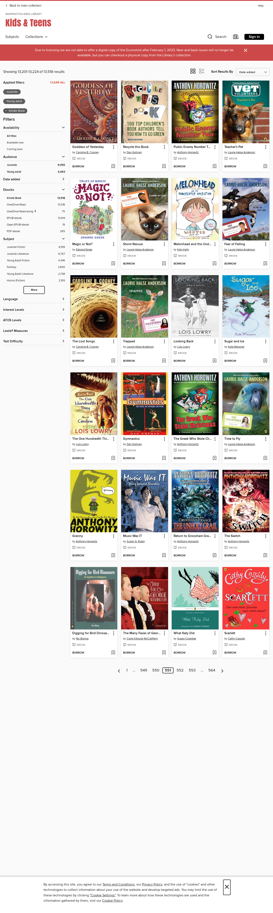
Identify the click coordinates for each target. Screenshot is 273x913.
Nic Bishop (82, 638)
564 (211, 670)
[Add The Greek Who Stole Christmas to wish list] (214, 458)
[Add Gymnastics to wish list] (164, 458)
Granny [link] (77, 536)
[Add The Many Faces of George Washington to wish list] (164, 653)
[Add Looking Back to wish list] (214, 361)
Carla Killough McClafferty (142, 638)
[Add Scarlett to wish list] (265, 653)
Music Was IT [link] (132, 536)
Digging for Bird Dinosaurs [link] (91, 633)
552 (180, 670)
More (34, 290)
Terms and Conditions (118, 884)
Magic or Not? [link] (82, 244)
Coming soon (15, 149)
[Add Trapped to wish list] (164, 361)
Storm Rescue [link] (133, 244)
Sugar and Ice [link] (234, 341)
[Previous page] (119, 670)
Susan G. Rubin (136, 541)
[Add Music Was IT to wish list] (164, 556)
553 (192, 670)
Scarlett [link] (229, 633)
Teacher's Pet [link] (233, 147)
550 (155, 670)
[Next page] (222, 670)
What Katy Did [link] (184, 633)
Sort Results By (222, 72)
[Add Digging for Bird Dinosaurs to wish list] (113, 653)
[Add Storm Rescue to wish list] (164, 264)
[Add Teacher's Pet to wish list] (265, 166)
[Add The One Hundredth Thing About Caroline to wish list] (113, 458)
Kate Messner (236, 347)
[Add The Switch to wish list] (265, 556)
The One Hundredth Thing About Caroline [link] (91, 439)
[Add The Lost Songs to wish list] (113, 361)
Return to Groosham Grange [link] (193, 536)
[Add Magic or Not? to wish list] (113, 264)
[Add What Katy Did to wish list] (214, 653)
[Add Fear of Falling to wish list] (265, 264)
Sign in (254, 37)
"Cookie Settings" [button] (102, 895)
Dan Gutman (134, 152)
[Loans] (235, 37)
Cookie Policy (112, 901)
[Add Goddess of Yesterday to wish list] (113, 166)
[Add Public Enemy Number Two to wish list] (214, 166)
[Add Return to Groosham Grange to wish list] (214, 556)
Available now (15, 142)
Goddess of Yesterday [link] (88, 147)
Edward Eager (84, 249)
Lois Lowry (183, 347)
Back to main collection (25, 6)
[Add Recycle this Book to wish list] (164, 166)
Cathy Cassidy (236, 638)
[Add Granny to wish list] (113, 556)
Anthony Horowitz (188, 152)
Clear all (57, 82)
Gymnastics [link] (131, 439)
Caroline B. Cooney (87, 152)
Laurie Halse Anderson (241, 152)
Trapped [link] (129, 341)
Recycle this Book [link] (136, 147)
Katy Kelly (183, 249)
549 (143, 670)
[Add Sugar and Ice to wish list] (265, 361)
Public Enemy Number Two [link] (193, 147)
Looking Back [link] (183, 341)
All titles (11, 136)
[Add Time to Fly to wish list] (265, 458)
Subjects (12, 37)
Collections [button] (35, 37)
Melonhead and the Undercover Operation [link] (193, 244)
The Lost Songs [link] (83, 341)
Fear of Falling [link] (234, 244)
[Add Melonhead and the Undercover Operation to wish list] (214, 264)
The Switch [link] (232, 536)
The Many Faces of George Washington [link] (142, 633)
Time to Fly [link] (232, 439)
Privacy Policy (152, 884)
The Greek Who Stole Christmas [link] (193, 439)
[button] (216, 37)
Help (260, 5)
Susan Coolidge (186, 638)
